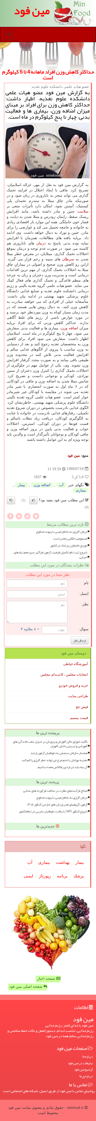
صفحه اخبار (46, 979)
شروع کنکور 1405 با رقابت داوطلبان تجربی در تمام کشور (53, 811)
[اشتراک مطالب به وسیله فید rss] (19, 516)
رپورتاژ (45, 876)
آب (61, 485)
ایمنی (28, 876)
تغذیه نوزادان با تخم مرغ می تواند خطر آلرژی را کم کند (54, 760)
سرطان (68, 259)
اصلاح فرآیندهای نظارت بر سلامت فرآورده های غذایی (55, 791)
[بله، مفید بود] (33, 500)
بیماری (81, 490)
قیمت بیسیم (79, 718)
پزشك (78, 876)
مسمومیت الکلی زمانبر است (70, 539)
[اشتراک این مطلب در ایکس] (36, 516)
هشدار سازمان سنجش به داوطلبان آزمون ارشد (58, 753)
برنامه (62, 876)
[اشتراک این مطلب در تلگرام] (27, 516)
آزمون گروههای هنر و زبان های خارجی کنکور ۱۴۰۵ (57, 804)
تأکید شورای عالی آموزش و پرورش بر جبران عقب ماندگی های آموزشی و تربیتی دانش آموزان (50, 744)
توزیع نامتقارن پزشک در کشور (68, 545)
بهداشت (63, 862)
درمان (41, 243)
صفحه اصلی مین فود (26, 987)
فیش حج (82, 707)
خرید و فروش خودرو (73, 685)
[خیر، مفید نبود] (11, 500)
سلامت (83, 211)
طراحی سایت (78, 696)
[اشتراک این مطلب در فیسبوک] (10, 516)
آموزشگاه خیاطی (75, 664)
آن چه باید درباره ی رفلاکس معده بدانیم (62, 767)
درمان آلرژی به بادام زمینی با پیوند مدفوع (61, 532)
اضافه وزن (69, 328)
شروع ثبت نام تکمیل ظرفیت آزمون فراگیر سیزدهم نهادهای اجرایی (50, 554)
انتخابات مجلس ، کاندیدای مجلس (64, 674)
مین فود (73, 456)
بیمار (21, 485)
